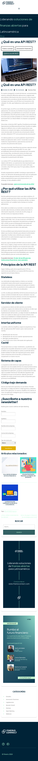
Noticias (8, 708)
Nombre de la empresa (7, 426)
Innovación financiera (24, 48)
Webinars (8, 714)
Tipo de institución (6, 440)
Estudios (8, 696)
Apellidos (3, 418)
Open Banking (10, 711)
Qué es (14, 511)
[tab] (19, 8)
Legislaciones (10, 702)
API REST (9, 511)
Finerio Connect (7, 48)
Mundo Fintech (10, 705)
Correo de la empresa (7, 433)
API (5, 511)
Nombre (3, 411)
